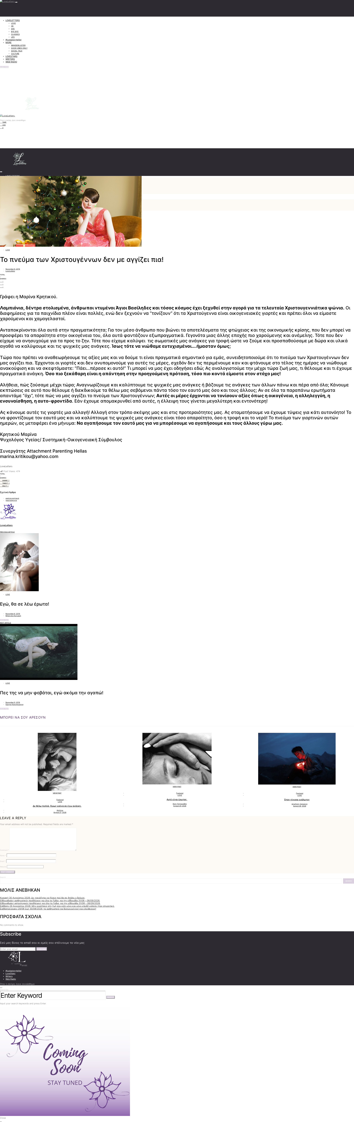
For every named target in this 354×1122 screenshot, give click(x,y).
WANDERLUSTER (18, 45)
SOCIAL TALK (16, 51)
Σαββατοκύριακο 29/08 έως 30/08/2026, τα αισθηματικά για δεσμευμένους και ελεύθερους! (48, 908)
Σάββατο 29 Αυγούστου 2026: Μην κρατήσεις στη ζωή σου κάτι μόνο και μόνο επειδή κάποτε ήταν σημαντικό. (57, 906)
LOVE (13, 23)
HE (12, 26)
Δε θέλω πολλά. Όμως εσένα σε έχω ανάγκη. (57, 806)
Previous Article (7, 532)
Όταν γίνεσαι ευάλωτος (297, 799)
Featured (59, 800)
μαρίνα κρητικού (12, 498)
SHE (13, 29)
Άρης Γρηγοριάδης (180, 804)
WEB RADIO (11, 62)
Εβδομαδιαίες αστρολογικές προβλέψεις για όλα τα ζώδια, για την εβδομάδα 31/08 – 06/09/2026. (50, 903)
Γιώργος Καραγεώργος (15, 704)
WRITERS (10, 59)
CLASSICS (15, 34)
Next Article (5, 623)
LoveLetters (10, 271)
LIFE (13, 37)
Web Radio (11, 979)
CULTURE (15, 54)
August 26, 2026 (179, 806)
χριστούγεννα (11, 500)
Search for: (4, 990)
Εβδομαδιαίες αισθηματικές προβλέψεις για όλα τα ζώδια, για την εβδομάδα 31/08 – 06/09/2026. (50, 900)
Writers (9, 976)
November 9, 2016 (13, 702)
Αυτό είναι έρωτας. (177, 799)
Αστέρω (60, 810)
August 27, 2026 (60, 812)
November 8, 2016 (13, 269)
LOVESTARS (11, 56)
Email (3, 861)
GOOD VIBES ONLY (19, 48)
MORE (8, 42)
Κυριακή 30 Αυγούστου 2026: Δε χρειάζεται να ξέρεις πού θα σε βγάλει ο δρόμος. (42, 897)
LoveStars (10, 973)
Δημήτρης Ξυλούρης (300, 804)
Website (3, 867)
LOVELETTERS (13, 20)
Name (3, 855)
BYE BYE (15, 31)
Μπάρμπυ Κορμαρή (13, 616)
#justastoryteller (14, 39)
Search (3, 877)
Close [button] (3, 1117)
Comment (4, 850)
